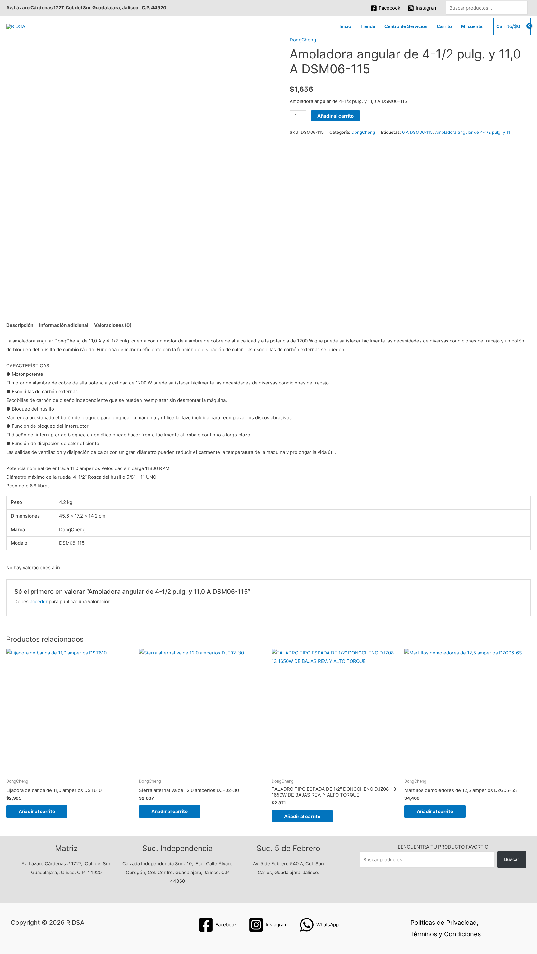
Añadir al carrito (335, 116)
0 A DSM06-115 (417, 132)
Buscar (511, 859)
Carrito (444, 26)
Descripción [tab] (19, 325)
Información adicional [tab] (63, 325)
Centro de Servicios (405, 26)
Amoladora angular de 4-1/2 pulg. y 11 (472, 132)
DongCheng (303, 40)
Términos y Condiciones (445, 934)
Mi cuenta (471, 26)
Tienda (367, 26)
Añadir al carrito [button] (37, 811)
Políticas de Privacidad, (445, 922)
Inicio (345, 26)
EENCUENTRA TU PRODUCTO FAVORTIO (443, 847)
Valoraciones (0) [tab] (112, 325)
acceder (39, 601)
